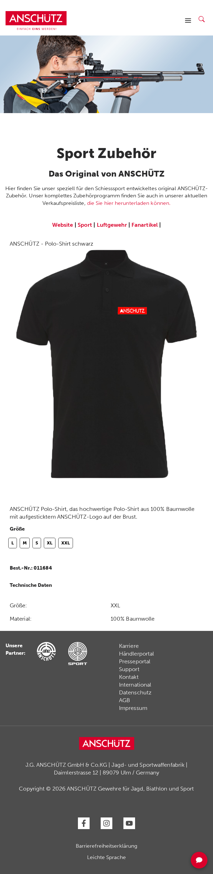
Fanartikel (144, 224)
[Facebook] (84, 823)
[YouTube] (129, 823)
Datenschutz (135, 692)
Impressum (133, 708)
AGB (124, 700)
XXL (65, 543)
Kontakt (129, 677)
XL (49, 543)
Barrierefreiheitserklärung (107, 846)
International (135, 684)
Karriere (129, 646)
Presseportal (134, 661)
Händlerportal (136, 653)
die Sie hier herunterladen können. (129, 203)
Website (62, 224)
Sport (85, 224)
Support (129, 669)
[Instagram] (106, 823)
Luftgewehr (112, 224)
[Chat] (199, 860)
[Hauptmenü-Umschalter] (188, 20)
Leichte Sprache (106, 857)
